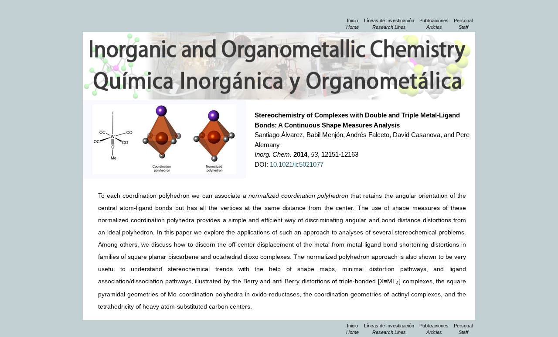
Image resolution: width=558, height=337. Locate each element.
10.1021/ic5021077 (296, 164)
